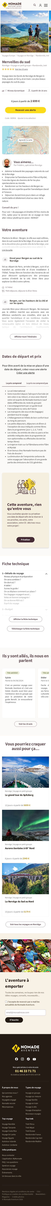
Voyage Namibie (8, 1124)
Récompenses (7, 1107)
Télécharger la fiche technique (26, 628)
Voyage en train (32, 1103)
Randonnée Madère (33, 1141)
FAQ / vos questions (10, 1162)
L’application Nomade (12, 1158)
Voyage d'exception (33, 1110)
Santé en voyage (8, 1165)
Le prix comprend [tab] (13, 383)
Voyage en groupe (33, 1093)
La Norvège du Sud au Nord (19, 901)
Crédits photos (18, 1197)
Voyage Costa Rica (9, 1131)
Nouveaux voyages (33, 1114)
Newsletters (40, 1194)
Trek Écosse (30, 1131)
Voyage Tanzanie (9, 1127)
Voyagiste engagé (9, 1100)
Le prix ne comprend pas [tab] (37, 383)
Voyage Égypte (8, 1138)
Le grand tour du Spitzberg (19, 795)
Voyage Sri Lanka (9, 1134)
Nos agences (7, 1096)
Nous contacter (8, 1155)
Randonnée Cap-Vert (34, 1138)
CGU (38, 1191)
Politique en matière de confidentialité (17, 1194)
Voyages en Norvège (25, 55)
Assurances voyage (9, 1169)
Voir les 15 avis (25, 724)
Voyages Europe (8, 55)
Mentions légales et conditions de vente (18, 1191)
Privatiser (25, 539)
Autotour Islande (9, 1141)
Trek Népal (30, 1127)
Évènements (7, 1172)
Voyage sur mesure (33, 1096)
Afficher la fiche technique (25, 619)
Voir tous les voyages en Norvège (25, 924)
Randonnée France (33, 1134)
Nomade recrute (8, 1103)
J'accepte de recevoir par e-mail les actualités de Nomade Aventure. (22, 1003)
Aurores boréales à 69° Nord (20, 848)
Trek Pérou (30, 1124)
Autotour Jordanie (9, 1145)
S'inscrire (14, 1019)
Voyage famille (31, 1100)
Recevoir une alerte (25, 110)
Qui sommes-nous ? (10, 1093)
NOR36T (34, 217)
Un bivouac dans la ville (11, 1176)
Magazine (6, 1197)
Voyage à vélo (31, 1107)
